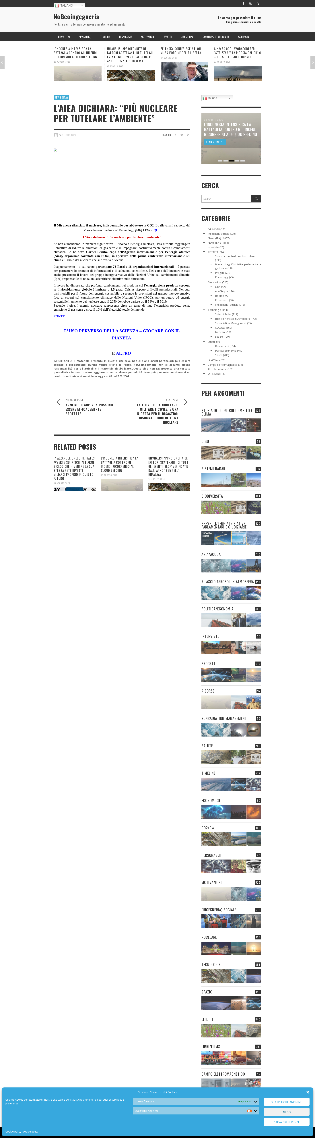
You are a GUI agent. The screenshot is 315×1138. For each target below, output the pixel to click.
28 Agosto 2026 (62, 65)
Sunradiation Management (230, 323)
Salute (218, 355)
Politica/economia (225, 350)
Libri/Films (214, 360)
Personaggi (221, 277)
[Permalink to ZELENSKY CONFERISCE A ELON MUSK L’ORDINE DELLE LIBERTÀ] (131, 71)
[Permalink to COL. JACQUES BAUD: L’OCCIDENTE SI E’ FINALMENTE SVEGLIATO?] (238, 647)
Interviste (213, 247)
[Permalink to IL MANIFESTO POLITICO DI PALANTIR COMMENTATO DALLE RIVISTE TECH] (253, 921)
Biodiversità (222, 346)
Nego (287, 1112)
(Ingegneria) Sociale (226, 304)
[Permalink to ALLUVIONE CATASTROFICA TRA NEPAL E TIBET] (238, 71)
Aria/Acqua (221, 291)
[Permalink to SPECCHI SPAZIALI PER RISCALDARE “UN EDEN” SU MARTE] (238, 1003)
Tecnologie (214, 310)
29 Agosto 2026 (109, 475)
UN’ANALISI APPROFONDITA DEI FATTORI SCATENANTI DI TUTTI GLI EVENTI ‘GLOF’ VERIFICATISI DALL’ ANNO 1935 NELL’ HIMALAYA (77, 54)
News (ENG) (215, 242)
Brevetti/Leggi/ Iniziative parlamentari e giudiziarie (224, 525)
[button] (308, 1092)
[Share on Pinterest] (187, 135)
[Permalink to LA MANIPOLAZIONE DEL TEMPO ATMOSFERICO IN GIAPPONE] (253, 425)
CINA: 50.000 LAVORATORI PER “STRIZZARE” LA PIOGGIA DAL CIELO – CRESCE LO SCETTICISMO (184, 52)
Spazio (219, 336)
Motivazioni (214, 282)
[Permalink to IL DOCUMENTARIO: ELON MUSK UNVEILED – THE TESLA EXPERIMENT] (253, 1058)
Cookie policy (13, 1131)
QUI (157, 230)
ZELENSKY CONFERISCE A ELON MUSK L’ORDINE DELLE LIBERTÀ (127, 50)
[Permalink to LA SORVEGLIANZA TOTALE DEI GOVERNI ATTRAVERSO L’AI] (238, 921)
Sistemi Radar (223, 314)
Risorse (219, 295)
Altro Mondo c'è (217, 369)
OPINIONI (214, 229)
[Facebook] (243, 3)
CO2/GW (220, 327)
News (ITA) (61, 97)
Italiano (66, 5)
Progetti (220, 272)
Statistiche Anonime (286, 1102)
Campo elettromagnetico (223, 364)
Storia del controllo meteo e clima (235, 256)
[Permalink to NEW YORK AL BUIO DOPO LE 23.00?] (238, 812)
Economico (221, 300)
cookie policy (30, 1131)
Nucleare (220, 332)
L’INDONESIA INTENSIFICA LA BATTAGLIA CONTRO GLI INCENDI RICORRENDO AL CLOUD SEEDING (119, 464)
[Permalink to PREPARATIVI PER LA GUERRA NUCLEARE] (216, 948)
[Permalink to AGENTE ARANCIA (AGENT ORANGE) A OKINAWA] (216, 757)
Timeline (213, 251)
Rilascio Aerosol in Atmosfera (232, 318)
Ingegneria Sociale (218, 233)
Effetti (211, 341)
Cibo (217, 287)
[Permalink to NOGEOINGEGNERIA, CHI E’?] (216, 647)
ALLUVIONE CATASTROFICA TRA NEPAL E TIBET (234, 50)
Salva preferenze (287, 1122)
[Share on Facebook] (175, 135)
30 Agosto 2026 (62, 483)
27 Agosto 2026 (115, 57)
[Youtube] (250, 3)
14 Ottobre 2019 (67, 135)
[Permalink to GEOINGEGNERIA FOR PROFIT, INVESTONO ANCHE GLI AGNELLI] (253, 812)
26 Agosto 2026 (222, 57)
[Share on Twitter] (181, 135)
